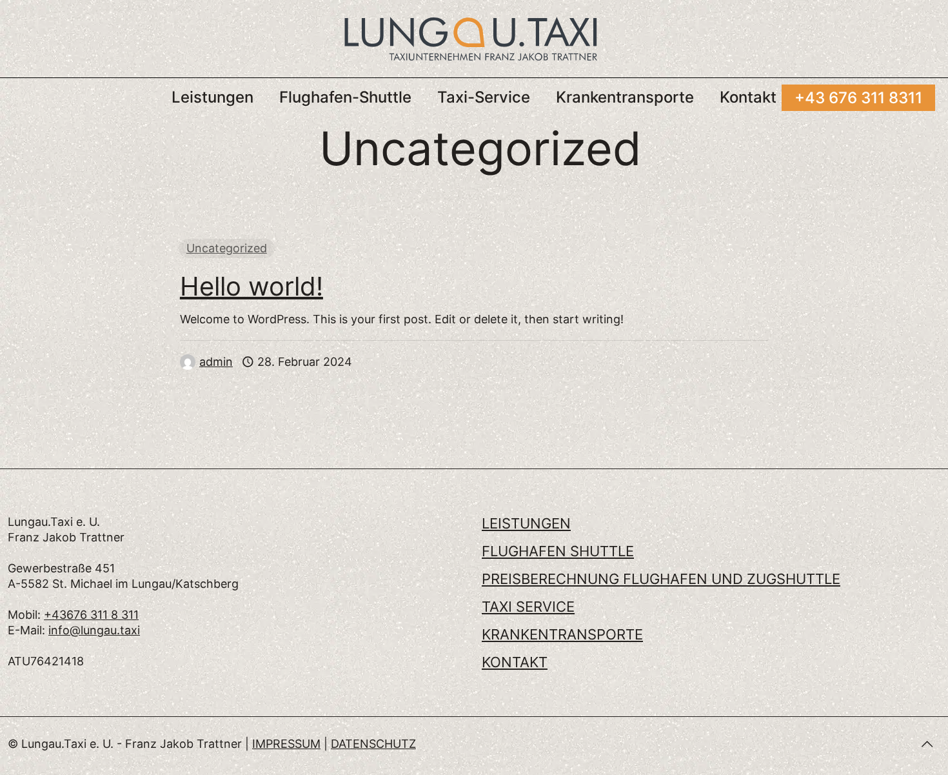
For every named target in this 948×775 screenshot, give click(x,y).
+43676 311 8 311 (91, 614)
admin (216, 361)
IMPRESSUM (286, 743)
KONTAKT (515, 662)
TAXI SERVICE (528, 606)
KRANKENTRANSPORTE (562, 634)
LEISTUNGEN (526, 523)
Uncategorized (226, 248)
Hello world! (251, 286)
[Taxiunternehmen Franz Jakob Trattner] (471, 38)
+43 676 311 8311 (858, 97)
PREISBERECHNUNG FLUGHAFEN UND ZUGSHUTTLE (661, 578)
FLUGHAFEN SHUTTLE (558, 551)
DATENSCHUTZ (373, 743)
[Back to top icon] (926, 744)
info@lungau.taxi (94, 630)
